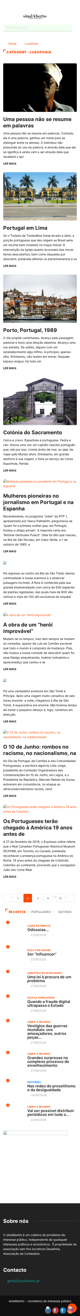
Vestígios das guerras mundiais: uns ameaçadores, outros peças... (47, 1032)
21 (60, 898)
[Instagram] (44, 7)
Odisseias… (38, 929)
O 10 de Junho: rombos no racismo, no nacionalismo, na (39, 750)
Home (12, 43)
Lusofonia (31, 43)
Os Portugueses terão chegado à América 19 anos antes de (37, 827)
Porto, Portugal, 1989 (30, 330)
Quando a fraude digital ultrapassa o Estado (48, 1003)
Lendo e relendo (39, 1021)
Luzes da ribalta (38, 925)
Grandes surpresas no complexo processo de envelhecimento (48, 1061)
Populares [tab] (41, 912)
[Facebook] (29, 7)
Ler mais (9, 163)
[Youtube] (36, 7)
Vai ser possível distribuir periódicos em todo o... (50, 1112)
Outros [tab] (65, 912)
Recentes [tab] (17, 912)
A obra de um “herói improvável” (28, 628)
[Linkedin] (51, 7)
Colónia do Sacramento (32, 432)
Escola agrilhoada (41, 997)
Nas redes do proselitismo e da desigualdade (51, 1088)
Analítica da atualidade (44, 972)
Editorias (34, 1082)
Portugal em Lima (25, 228)
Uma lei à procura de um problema (49, 979)
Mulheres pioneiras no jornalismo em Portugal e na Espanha (38, 502)
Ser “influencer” (42, 954)
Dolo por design (39, 950)
